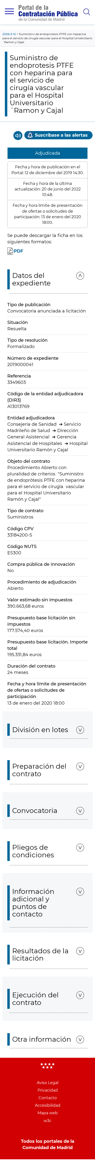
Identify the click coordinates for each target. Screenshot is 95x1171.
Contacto (47, 1097)
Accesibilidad (47, 1105)
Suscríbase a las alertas (61, 135)
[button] (9, 11)
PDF (18, 251)
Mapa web (48, 1113)
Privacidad (48, 1090)
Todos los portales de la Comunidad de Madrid (47, 1144)
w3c (47, 1120)
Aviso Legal (47, 1082)
